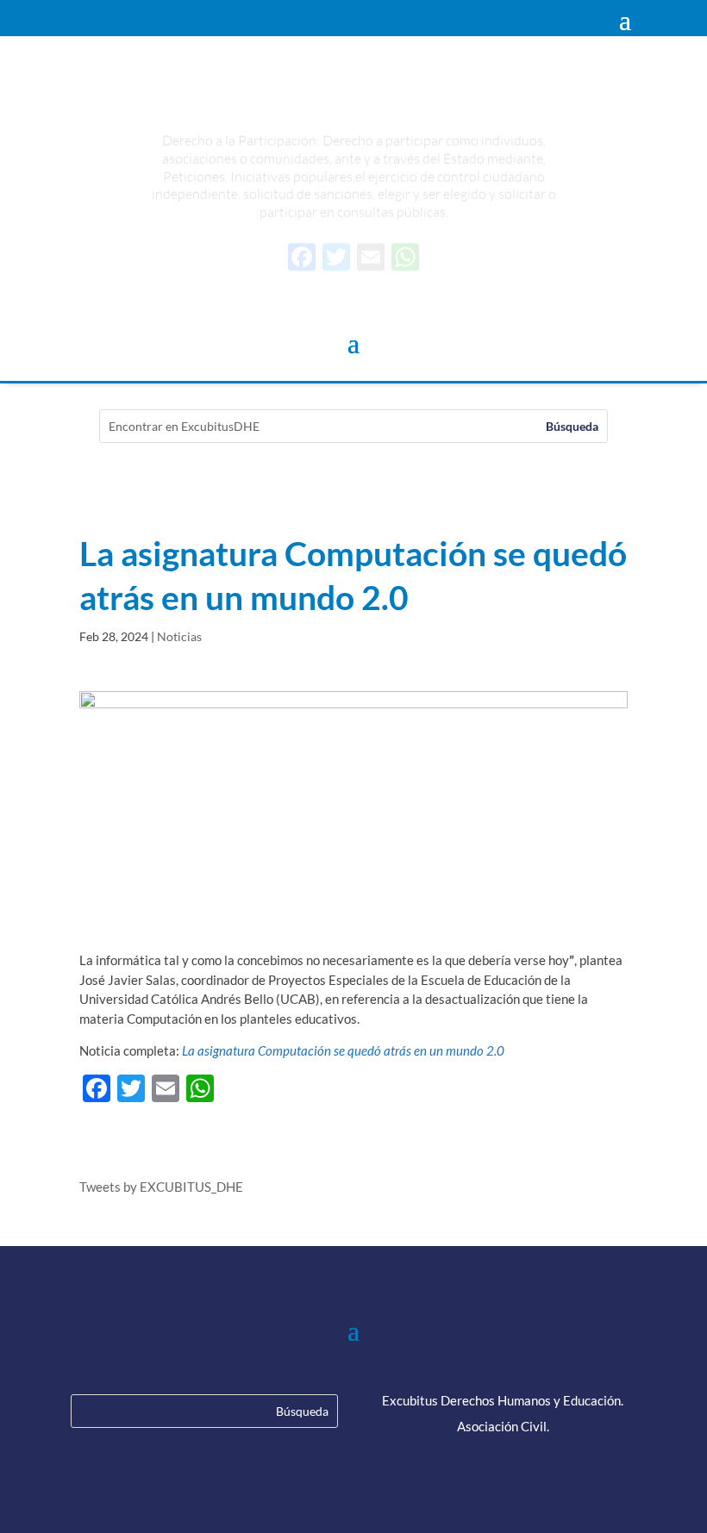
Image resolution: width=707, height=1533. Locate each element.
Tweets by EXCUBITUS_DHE (161, 1186)
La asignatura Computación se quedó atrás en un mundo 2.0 (343, 1050)
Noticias (179, 636)
